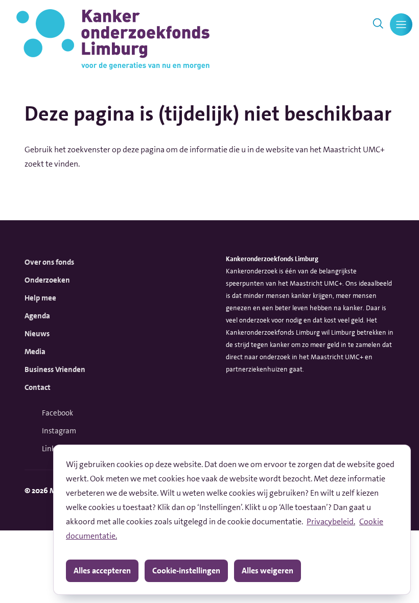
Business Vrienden (55, 369)
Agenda (37, 316)
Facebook (57, 413)
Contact (38, 387)
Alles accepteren (102, 570)
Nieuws (37, 334)
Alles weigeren (267, 570)
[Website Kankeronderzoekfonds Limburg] (113, 39)
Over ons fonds (49, 262)
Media (35, 351)
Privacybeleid (330, 521)
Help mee (40, 298)
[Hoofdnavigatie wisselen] (401, 24)
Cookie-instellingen (186, 570)
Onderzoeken (47, 280)
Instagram (59, 431)
